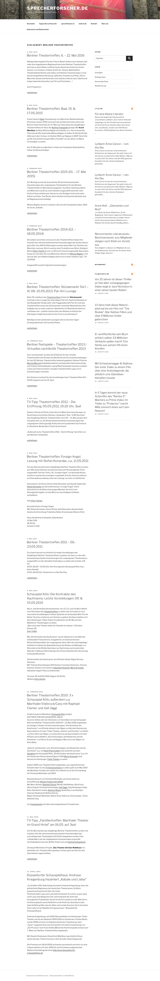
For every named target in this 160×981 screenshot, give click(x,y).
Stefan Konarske (34, 487)
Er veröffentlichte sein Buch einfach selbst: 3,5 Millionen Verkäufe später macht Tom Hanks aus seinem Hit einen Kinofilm (111, 341)
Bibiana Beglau (76, 254)
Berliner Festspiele (60, 127)
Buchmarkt (100, 264)
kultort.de (82, 24)
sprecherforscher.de (57, 8)
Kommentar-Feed (101, 81)
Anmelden (99, 73)
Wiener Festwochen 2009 (51, 782)
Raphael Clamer (49, 784)
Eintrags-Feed (100, 77)
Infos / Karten (36, 501)
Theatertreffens (54, 297)
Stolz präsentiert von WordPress (62, 976)
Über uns (105, 24)
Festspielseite (36, 804)
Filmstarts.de (102, 274)
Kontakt (94, 24)
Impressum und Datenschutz (38, 29)
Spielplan (31, 754)
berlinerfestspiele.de (77, 842)
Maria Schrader (77, 668)
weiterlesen (32, 92)
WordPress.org (100, 86)
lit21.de (99, 108)
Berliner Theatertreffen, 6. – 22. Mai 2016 (55, 55)
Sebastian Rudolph (61, 668)
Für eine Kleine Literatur (109, 113)
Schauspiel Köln (58, 714)
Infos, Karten (39, 679)
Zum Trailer (32, 631)
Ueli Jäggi (63, 787)
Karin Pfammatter (52, 751)
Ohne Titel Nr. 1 (39, 251)
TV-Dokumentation (53, 768)
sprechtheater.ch (67, 24)
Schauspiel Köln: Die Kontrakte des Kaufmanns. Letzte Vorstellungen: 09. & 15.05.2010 (55, 598)
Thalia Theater (53, 759)
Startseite (31, 24)
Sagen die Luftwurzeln (48, 24)
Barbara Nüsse (54, 790)
